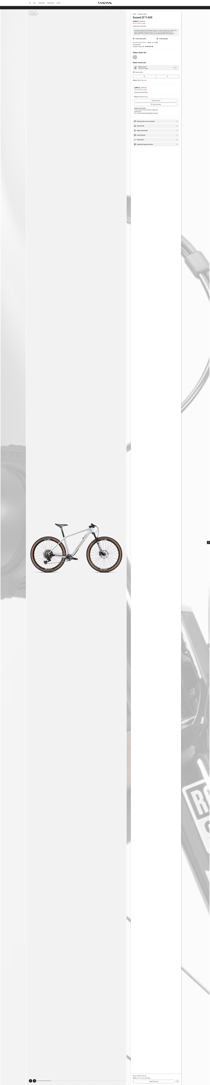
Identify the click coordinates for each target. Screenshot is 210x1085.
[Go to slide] (59, 1080)
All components (137, 44)
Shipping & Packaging (147, 113)
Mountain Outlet (142, 14)
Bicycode (155, 113)
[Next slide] (34, 1080)
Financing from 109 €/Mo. (139, 26)
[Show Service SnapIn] (208, 542)
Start (175, 67)
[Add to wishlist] (177, 1081)
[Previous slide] (30, 1080)
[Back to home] (105, 3)
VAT (140, 111)
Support (59, 3)
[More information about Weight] (157, 42)
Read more (155, 110)
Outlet (134, 14)
